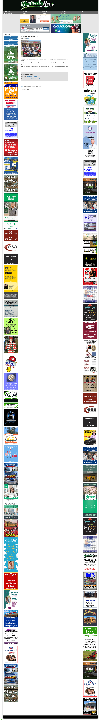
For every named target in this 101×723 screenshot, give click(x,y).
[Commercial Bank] (11, 229)
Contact (81, 11)
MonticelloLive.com (8, 13)
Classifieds (63, 11)
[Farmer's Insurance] (11, 662)
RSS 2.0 (22, 86)
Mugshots (25, 11)
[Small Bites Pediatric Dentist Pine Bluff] (11, 571)
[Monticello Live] (35, 32)
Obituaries (44, 11)
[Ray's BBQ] (90, 589)
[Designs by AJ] (11, 408)
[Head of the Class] (11, 352)
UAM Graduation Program (32, 76)
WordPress (61, 716)
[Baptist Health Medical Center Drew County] (66, 32)
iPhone (28, 38)
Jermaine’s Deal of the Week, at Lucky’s (34, 78)
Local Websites (11, 44)
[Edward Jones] (35, 23)
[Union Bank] (90, 302)
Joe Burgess (50, 716)
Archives (44, 13)
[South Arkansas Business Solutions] (90, 87)
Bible (11, 36)
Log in (65, 716)
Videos (24, 13)
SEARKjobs (7, 11)
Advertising (63, 13)
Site (48, 84)
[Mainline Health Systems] (66, 23)
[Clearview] (11, 98)
